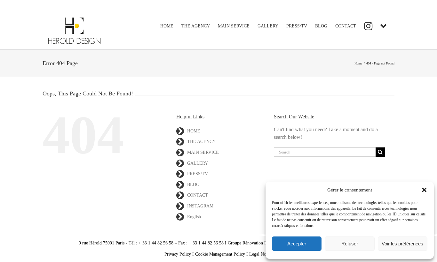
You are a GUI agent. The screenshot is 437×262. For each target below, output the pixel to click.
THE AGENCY (201, 141)
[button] (424, 190)
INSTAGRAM (200, 206)
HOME (193, 131)
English (194, 216)
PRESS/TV (197, 173)
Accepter (296, 243)
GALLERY (197, 163)
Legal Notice (261, 254)
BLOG (193, 184)
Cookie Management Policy (220, 254)
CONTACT (197, 195)
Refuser (349, 243)
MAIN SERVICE (203, 152)
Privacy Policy (177, 254)
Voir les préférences (402, 243)
